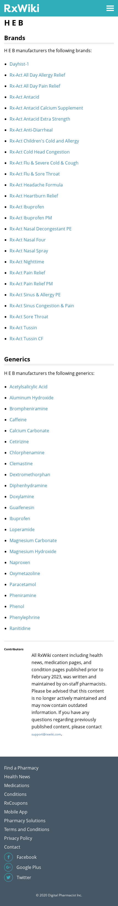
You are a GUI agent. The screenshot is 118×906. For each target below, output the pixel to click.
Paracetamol (23, 584)
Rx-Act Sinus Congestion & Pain (42, 306)
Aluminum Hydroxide (32, 398)
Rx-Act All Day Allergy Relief (37, 75)
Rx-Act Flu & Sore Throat (35, 174)
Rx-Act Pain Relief (27, 273)
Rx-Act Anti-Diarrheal (31, 130)
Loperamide (22, 529)
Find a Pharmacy (21, 768)
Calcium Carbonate (29, 431)
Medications (16, 785)
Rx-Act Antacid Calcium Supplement (46, 108)
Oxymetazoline (25, 573)
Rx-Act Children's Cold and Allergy (44, 141)
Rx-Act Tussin (23, 328)
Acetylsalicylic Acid (28, 387)
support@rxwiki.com (46, 734)
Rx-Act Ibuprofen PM (31, 218)
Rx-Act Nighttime (27, 262)
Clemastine (21, 464)
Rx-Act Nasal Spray (29, 251)
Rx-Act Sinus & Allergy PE (35, 295)
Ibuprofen (20, 518)
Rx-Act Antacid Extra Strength (40, 119)
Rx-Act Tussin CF (26, 339)
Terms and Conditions (26, 829)
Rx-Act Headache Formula (36, 185)
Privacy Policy (18, 838)
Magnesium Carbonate (33, 540)
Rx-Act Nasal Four (28, 240)
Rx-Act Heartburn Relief (34, 196)
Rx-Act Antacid (24, 97)
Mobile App (15, 812)
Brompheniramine (29, 409)
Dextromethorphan (30, 475)
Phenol (17, 606)
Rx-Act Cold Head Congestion (40, 152)
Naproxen (20, 562)
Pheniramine (23, 595)
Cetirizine (19, 442)
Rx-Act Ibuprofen (27, 207)
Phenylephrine (25, 617)
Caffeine (18, 420)
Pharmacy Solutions (25, 821)
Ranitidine (20, 628)
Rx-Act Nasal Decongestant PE (41, 229)
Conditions (15, 794)
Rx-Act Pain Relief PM (31, 284)
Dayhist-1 (19, 64)
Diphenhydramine (28, 486)
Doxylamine (22, 497)
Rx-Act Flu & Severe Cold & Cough (44, 163)
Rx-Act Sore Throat (29, 317)
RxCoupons (16, 803)
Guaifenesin (22, 507)
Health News (17, 777)
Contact (12, 847)
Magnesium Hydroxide (33, 551)
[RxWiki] (21, 7)
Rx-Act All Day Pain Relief (35, 86)
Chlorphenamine (27, 453)
